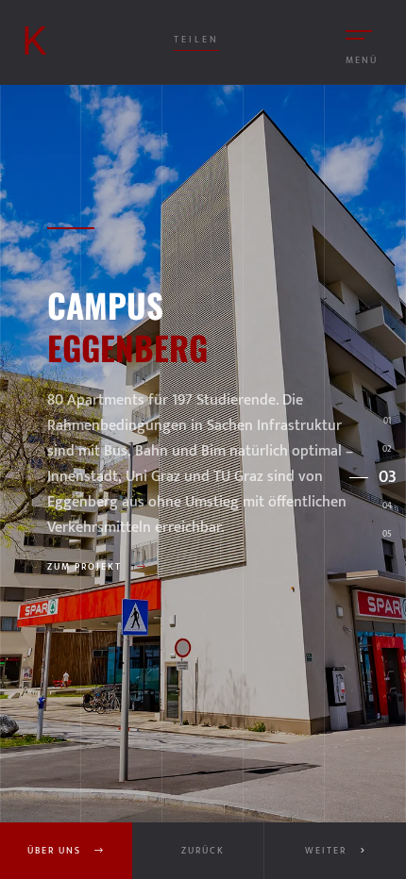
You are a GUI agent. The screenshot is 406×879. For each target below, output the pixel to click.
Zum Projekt (86, 566)
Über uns (56, 850)
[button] (335, 850)
